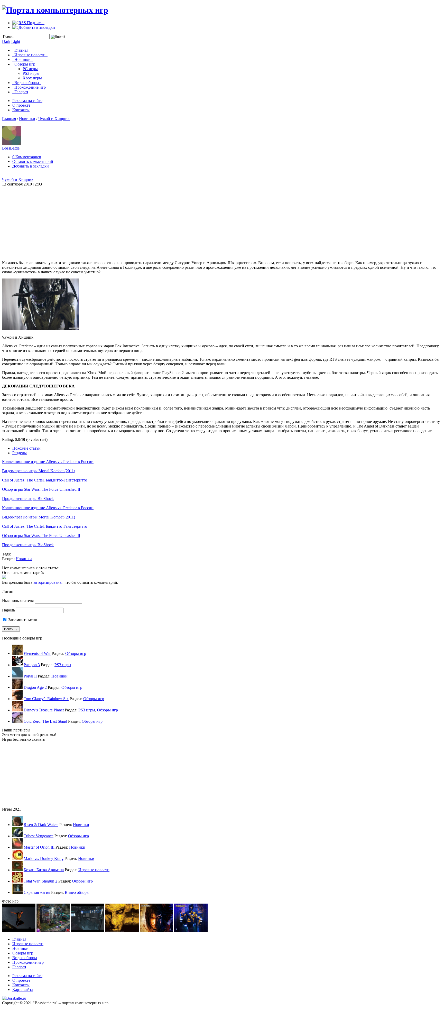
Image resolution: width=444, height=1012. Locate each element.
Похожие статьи (26, 448)
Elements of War (37, 653)
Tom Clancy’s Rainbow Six (46, 699)
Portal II (30, 676)
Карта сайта (22, 989)
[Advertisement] (181, 219)
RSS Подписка (31, 23)
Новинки (22, 59)
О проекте (21, 105)
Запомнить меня (22, 620)
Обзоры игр (24, 64)
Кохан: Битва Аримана (44, 870)
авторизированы (47, 582)
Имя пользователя (18, 600)
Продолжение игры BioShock (28, 498)
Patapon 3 (32, 665)
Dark (6, 41)
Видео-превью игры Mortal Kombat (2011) (38, 471)
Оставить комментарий (32, 161)
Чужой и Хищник (54, 118)
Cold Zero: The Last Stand (45, 721)
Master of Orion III (39, 847)
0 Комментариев (26, 157)
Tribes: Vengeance (38, 836)
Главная (21, 50)
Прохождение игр (30, 87)
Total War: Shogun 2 (40, 881)
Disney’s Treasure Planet (44, 710)
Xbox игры (32, 78)
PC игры (30, 69)
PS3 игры (31, 73)
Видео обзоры (26, 82)
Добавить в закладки (36, 27)
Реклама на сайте (27, 100)
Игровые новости (30, 55)
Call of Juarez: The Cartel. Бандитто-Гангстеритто (44, 480)
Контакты (21, 110)
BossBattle (11, 148)
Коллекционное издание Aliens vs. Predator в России (48, 461)
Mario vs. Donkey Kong (43, 858)
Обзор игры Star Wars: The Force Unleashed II (41, 489)
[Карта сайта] (14, 998)
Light (15, 41)
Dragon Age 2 (35, 687)
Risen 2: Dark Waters (41, 824)
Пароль (8, 610)
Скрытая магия (37, 892)
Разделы (19, 453)
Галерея (20, 92)
